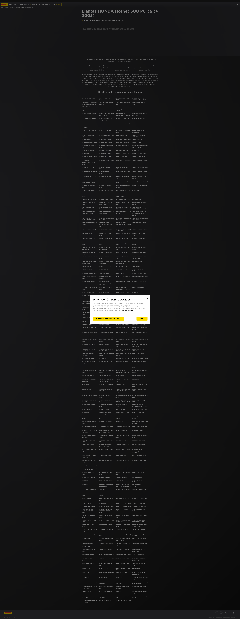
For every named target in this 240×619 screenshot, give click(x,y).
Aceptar (142, 318)
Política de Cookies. (127, 310)
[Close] (147, 298)
